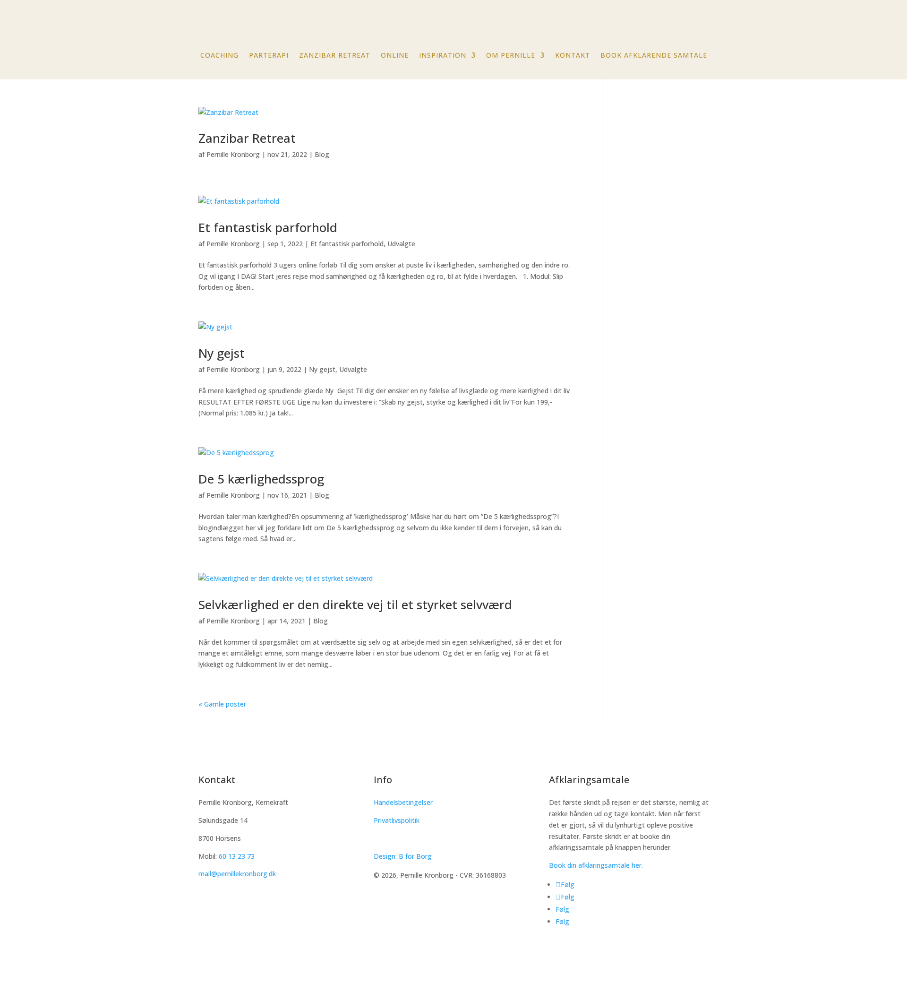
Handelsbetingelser (403, 802)
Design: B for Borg (403, 856)
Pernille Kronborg (233, 154)
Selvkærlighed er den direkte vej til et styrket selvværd (355, 604)
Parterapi (269, 56)
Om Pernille (510, 56)
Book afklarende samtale (653, 56)
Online (395, 56)
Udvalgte (401, 243)
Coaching (219, 56)
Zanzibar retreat (334, 56)
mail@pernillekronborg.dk (237, 873)
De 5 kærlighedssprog (261, 478)
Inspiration (442, 56)
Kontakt (572, 56)
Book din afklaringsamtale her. (596, 865)
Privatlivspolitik (396, 820)
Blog (322, 154)
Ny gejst (221, 353)
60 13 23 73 (237, 856)
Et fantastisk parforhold (267, 227)
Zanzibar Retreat (247, 138)
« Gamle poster (222, 703)
